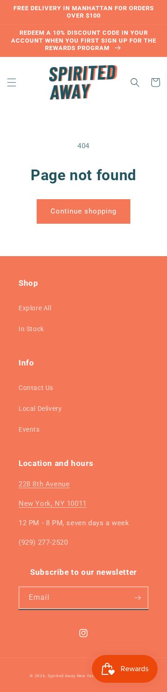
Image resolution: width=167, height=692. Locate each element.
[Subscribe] (137, 597)
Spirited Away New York (72, 675)
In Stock (31, 329)
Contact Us (36, 387)
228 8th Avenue (44, 484)
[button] (11, 82)
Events (29, 429)
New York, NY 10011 (53, 503)
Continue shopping (83, 211)
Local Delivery (40, 408)
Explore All (35, 308)
